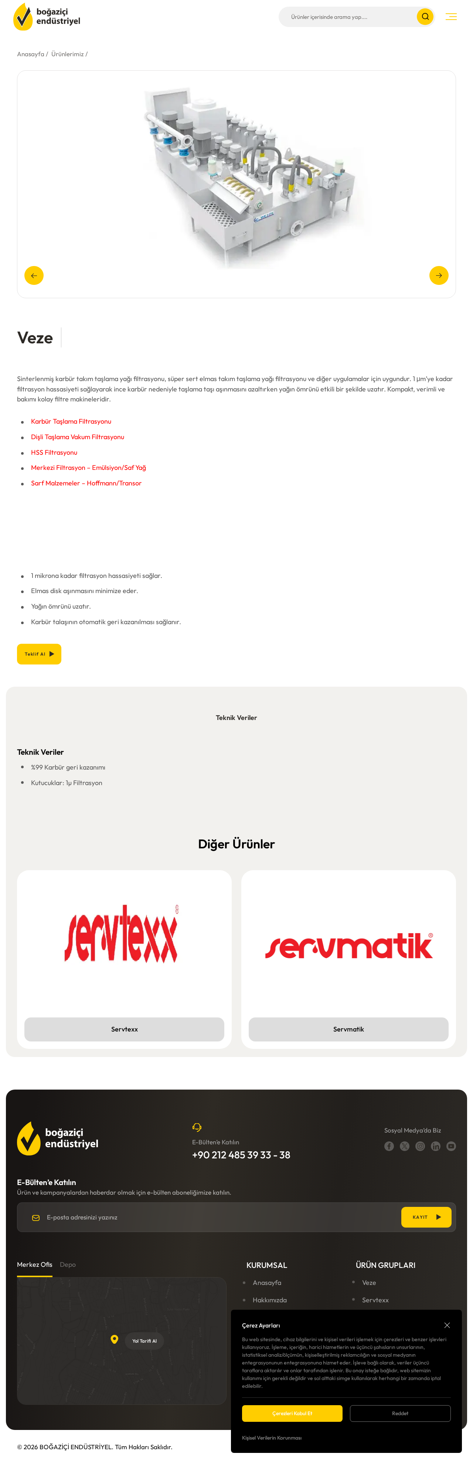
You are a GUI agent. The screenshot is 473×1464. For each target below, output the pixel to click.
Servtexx (375, 1300)
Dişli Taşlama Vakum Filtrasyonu (77, 437)
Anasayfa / (32, 54)
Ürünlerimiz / (69, 54)
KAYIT (420, 1217)
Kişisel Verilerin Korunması (272, 1437)
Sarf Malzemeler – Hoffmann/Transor (86, 483)
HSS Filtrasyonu (54, 452)
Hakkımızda (270, 1300)
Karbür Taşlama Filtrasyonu (71, 421)
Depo (68, 1264)
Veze (369, 1282)
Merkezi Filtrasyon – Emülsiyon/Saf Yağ (88, 467)
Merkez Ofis (34, 1264)
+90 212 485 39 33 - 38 (241, 1154)
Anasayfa (267, 1282)
